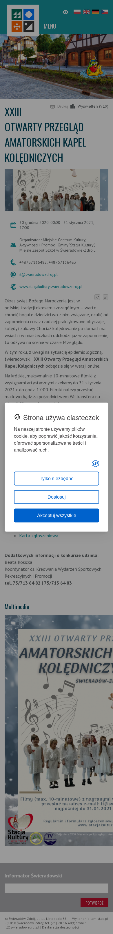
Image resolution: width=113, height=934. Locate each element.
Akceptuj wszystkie (56, 515)
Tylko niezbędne (57, 478)
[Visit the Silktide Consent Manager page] (95, 463)
